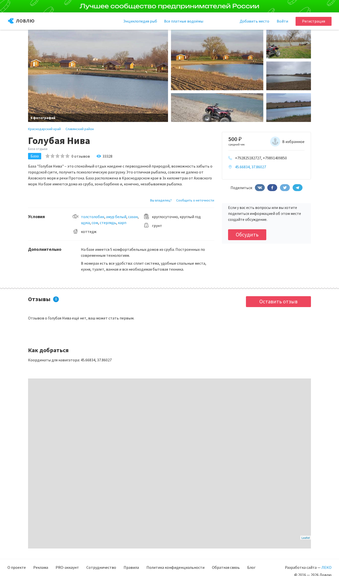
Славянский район (80, 129)
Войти (282, 21)
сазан (133, 216)
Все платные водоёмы (183, 21)
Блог (251, 567)
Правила (131, 567)
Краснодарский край (44, 129)
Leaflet (306, 538)
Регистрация (313, 21)
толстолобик (92, 216)
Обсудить (247, 234)
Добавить (254, 21)
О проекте (16, 567)
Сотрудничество (101, 567)
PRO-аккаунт (67, 567)
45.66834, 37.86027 (250, 166)
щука (85, 222)
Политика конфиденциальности (175, 567)
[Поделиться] (260, 187)
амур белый (116, 216)
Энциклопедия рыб (140, 21)
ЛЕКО (326, 567)
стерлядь (108, 222)
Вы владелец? (161, 200)
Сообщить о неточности (195, 200)
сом (95, 222)
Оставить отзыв (278, 301)
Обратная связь (226, 567)
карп (122, 222)
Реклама (40, 567)
